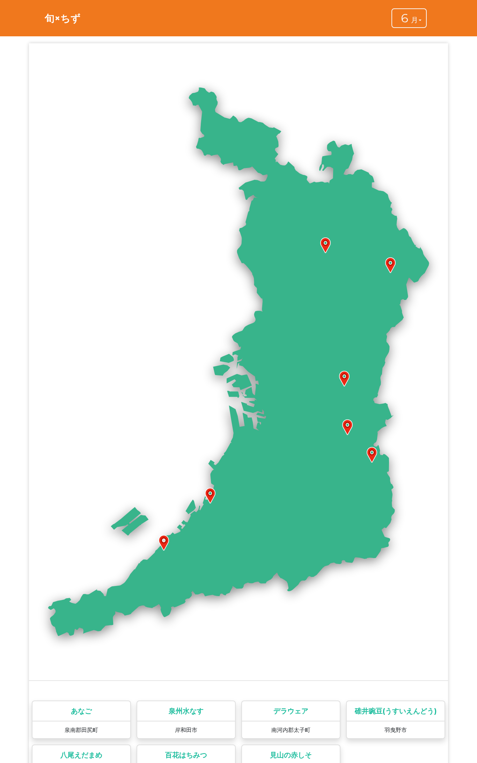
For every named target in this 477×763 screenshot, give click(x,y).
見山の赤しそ (291, 755)
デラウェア (290, 711)
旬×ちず (63, 18)
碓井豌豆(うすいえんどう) (396, 711)
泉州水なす (186, 711)
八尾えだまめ (81, 755)
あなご (81, 711)
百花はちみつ (186, 755)
